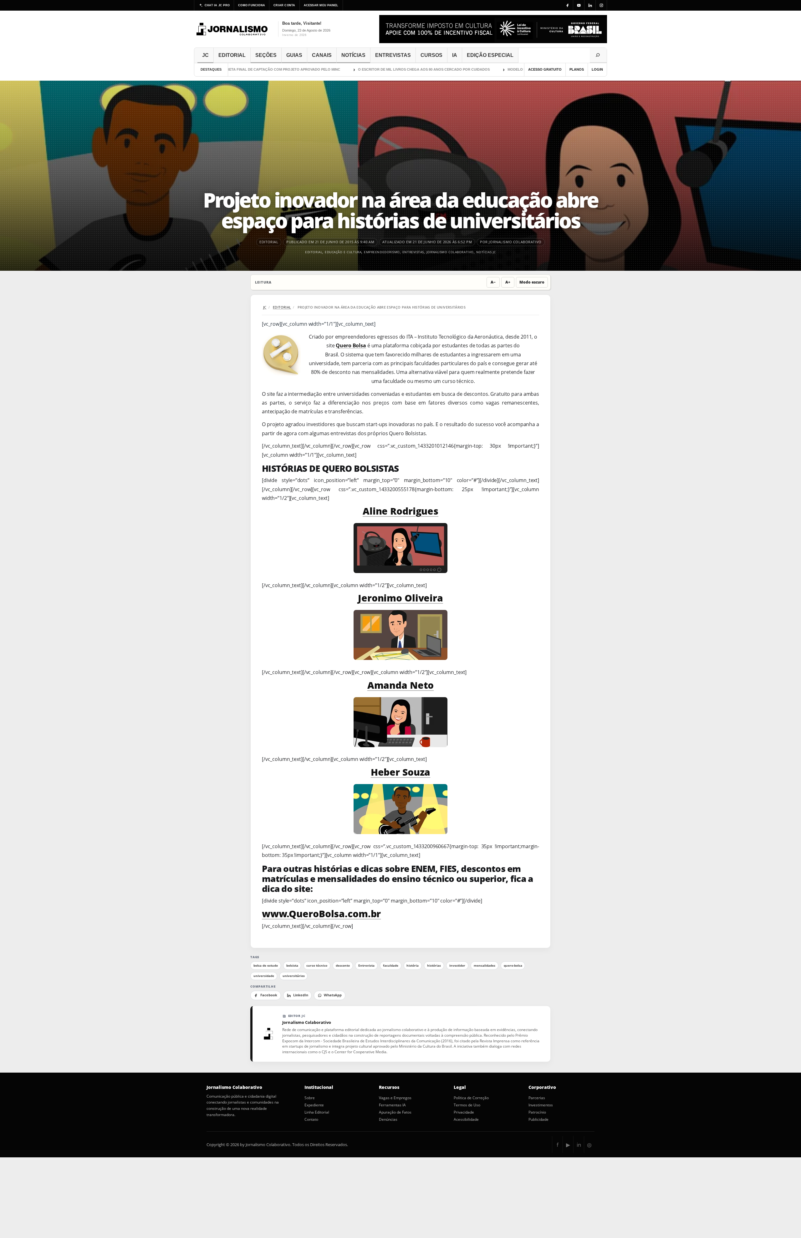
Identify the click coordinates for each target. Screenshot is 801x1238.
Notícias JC (486, 252)
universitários (294, 976)
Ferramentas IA (392, 1105)
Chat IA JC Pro (217, 5)
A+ (507, 282)
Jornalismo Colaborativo (450, 252)
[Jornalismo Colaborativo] (232, 29)
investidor (457, 966)
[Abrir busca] (598, 55)
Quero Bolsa (351, 345)
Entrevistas (413, 252)
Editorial (313, 252)
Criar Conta (284, 5)
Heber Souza (401, 772)
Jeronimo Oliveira (400, 597)
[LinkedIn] (590, 5)
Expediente (314, 1105)
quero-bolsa (513, 966)
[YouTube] (578, 5)
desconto (343, 966)
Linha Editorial (316, 1112)
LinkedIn (300, 995)
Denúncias (388, 1119)
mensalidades (484, 966)
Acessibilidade (466, 1119)
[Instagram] (601, 5)
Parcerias (536, 1097)
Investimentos (540, 1105)
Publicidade (538, 1119)
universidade (263, 976)
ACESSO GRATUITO (545, 69)
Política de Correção (471, 1097)
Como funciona (251, 5)
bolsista (292, 966)
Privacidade (464, 1112)
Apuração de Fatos (395, 1112)
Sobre (309, 1097)
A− (493, 282)
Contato (311, 1119)
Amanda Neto (400, 685)
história (412, 966)
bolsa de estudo (265, 966)
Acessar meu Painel (321, 5)
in (579, 1144)
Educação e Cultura (343, 252)
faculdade (390, 966)
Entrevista (366, 966)
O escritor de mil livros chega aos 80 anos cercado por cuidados (399, 69)
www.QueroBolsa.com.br (321, 913)
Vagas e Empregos (395, 1097)
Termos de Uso (467, 1105)
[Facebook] (567, 5)
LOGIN (597, 69)
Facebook (268, 995)
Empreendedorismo (382, 252)
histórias (434, 966)
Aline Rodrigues (400, 511)
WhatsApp (333, 995)
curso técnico (316, 966)
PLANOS (576, 69)
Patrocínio (537, 1112)
